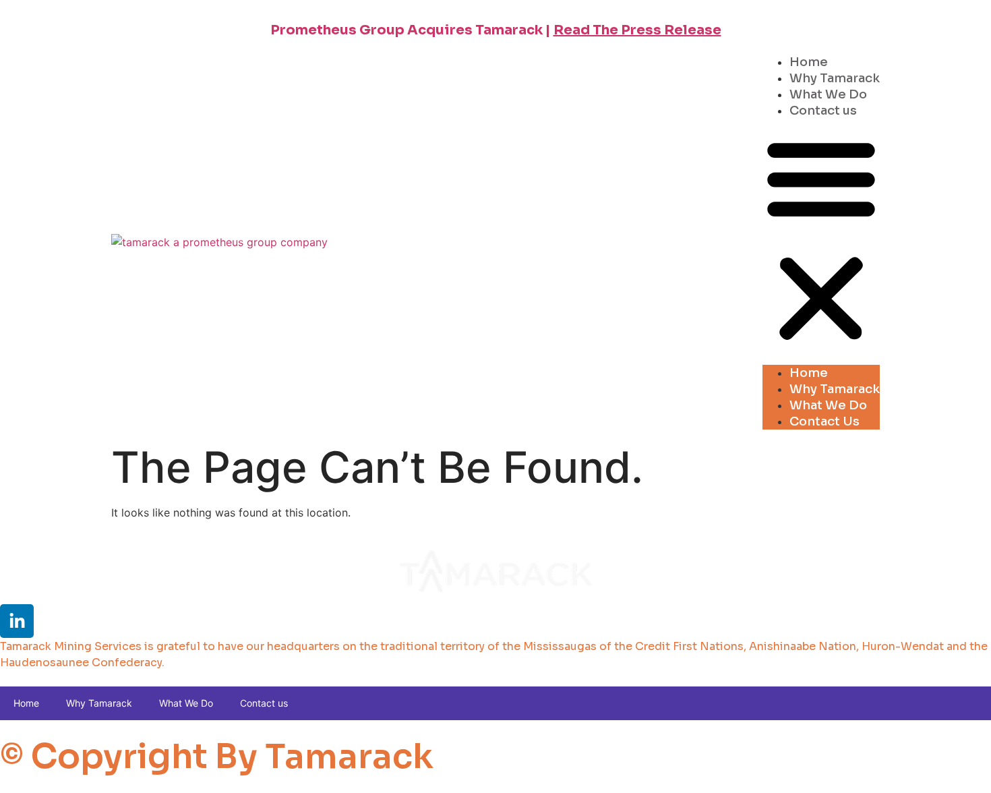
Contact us (823, 110)
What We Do (828, 94)
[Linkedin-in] (17, 621)
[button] (821, 240)
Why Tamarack (834, 78)
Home (808, 62)
